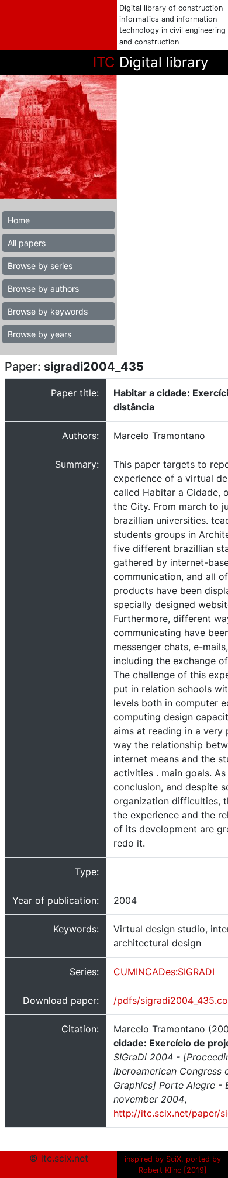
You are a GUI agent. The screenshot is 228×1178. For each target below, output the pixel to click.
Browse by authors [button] (43, 288)
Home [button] (19, 220)
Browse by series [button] (40, 266)
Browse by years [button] (39, 334)
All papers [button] (27, 243)
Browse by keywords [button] (48, 311)
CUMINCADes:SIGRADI (164, 971)
